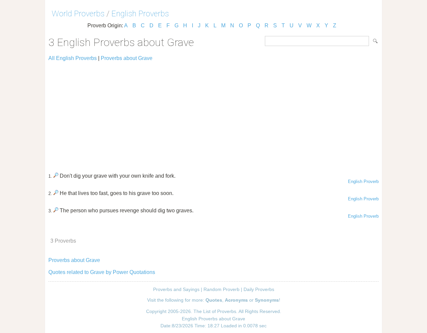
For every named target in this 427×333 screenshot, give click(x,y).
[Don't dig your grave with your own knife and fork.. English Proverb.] (55, 176)
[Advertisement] (213, 114)
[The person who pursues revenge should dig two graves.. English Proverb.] (55, 210)
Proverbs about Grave (126, 58)
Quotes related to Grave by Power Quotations (101, 272)
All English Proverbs (72, 58)
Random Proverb (221, 289)
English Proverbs (140, 13)
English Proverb (363, 181)
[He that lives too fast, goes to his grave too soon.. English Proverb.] (55, 193)
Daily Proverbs (259, 289)
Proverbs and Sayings (176, 289)
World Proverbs (78, 13)
